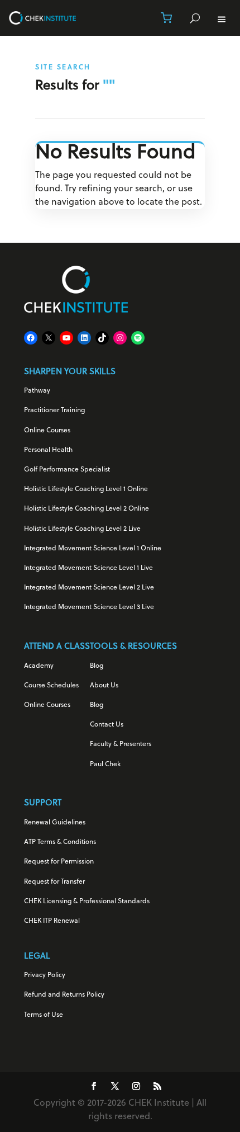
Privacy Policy (44, 975)
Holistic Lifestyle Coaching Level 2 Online (86, 509)
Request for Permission (59, 862)
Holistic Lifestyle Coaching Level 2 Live (82, 529)
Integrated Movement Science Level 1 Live (88, 568)
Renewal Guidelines (54, 823)
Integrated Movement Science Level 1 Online (92, 549)
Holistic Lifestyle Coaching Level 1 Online (86, 489)
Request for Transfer (54, 882)
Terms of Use (43, 1015)
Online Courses (47, 431)
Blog (96, 666)
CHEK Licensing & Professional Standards (87, 901)
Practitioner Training (54, 410)
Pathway (37, 391)
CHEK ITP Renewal (52, 921)
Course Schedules (51, 686)
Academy (39, 666)
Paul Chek (105, 764)
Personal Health (48, 450)
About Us (104, 686)
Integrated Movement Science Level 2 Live (89, 588)
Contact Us (106, 725)
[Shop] (166, 18)
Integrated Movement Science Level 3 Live (89, 607)
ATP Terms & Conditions (60, 842)
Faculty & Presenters (120, 744)
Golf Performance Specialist (67, 470)
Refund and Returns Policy (64, 995)
